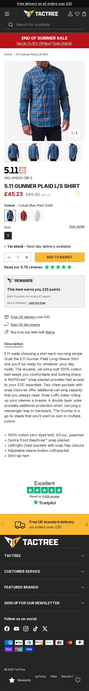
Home (8, 54)
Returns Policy (70, 676)
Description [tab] (14, 344)
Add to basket (60, 257)
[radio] (10, 215)
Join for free (37, 303)
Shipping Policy (36, 676)
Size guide (77, 226)
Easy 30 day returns (25, 324)
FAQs (53, 676)
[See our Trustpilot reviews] (58, 267)
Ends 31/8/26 (62, 43)
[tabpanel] (44, 404)
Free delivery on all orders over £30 (44, 3)
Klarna (50, 332)
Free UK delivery (23, 317)
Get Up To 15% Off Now (34, 43)
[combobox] (44, 24)
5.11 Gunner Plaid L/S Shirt (32, 54)
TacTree (19, 669)
